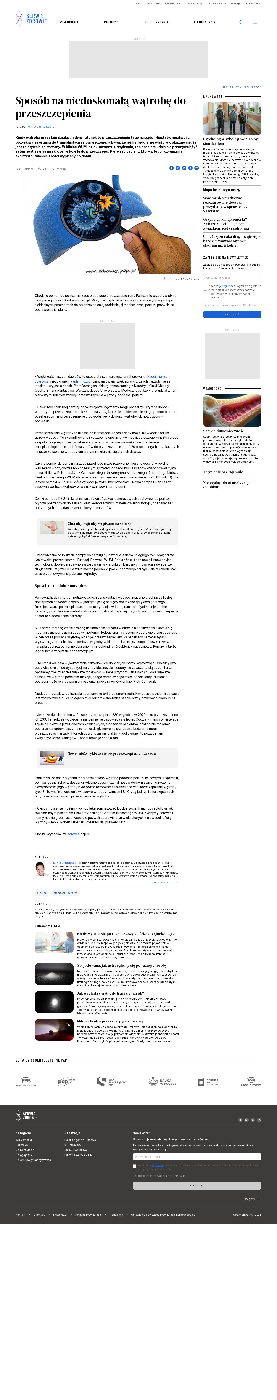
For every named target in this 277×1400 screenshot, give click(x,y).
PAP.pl (139, 3)
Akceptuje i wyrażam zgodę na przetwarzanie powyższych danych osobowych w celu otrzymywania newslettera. (235, 291)
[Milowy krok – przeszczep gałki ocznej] (107, 1031)
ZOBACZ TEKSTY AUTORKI (165, 882)
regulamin (228, 286)
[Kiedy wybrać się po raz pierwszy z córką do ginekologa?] (107, 946)
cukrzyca (42, 381)
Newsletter (60, 1214)
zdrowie (74, 834)
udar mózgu (82, 381)
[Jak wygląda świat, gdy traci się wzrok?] (107, 1003)
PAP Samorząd (195, 3)
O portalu (39, 1214)
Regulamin (116, 1214)
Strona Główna (232, 87)
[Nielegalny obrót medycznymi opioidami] (232, 484)
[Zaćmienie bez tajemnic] (232, 473)
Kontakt (20, 1214)
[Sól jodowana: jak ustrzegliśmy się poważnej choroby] (107, 975)
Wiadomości (69, 22)
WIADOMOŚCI (213, 388)
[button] (255, 22)
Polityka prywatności (88, 1214)
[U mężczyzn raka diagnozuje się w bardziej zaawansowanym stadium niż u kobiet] (232, 240)
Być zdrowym (253, 87)
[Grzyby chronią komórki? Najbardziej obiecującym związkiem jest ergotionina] (232, 223)
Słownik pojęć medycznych (33, 1160)
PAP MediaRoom (174, 3)
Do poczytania (156, 22)
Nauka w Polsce (217, 3)
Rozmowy (111, 22)
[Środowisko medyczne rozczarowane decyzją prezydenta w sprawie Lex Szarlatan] (232, 204)
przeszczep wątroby (66, 893)
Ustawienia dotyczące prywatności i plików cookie (163, 1214)
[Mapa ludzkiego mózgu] (232, 190)
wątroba (42, 893)
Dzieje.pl (235, 3)
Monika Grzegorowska (41, 126)
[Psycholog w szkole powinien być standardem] (232, 143)
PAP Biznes (154, 3)
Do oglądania (205, 22)
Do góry (249, 1199)
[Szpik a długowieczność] (232, 431)
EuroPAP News (253, 3)
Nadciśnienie (156, 377)
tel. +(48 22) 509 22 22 (78, 1154)
